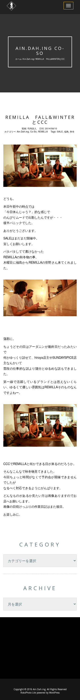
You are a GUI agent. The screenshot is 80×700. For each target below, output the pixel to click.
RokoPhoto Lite (28, 692)
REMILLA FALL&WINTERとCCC (40, 119)
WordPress (54, 692)
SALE (60, 131)
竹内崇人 (32, 128)
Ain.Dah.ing (28, 59)
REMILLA (43, 131)
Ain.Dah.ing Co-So (40, 50)
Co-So (33, 131)
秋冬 (72, 131)
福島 (66, 131)
